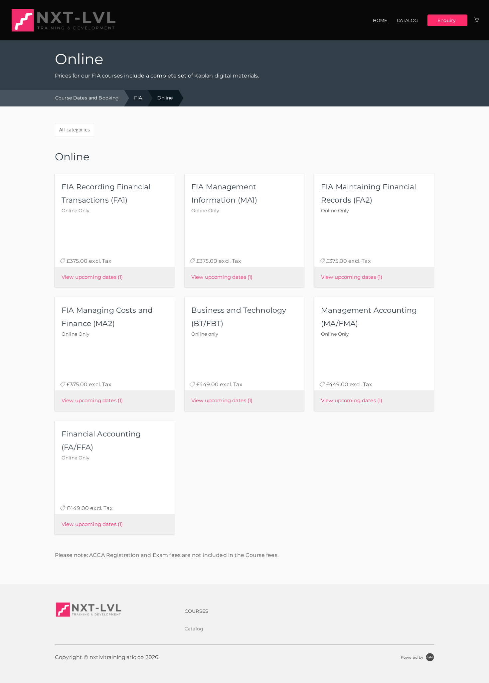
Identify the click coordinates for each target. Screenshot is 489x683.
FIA (138, 98)
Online (165, 98)
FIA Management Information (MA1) (224, 193)
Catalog (407, 20)
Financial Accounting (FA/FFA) (101, 440)
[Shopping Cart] (476, 20)
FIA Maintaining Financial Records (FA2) (368, 193)
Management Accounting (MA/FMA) (369, 317)
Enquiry (446, 20)
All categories (74, 129)
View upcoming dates (92, 277)
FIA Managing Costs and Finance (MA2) (107, 317)
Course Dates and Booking (87, 98)
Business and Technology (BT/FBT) (238, 317)
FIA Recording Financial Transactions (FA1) (106, 193)
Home (380, 20)
